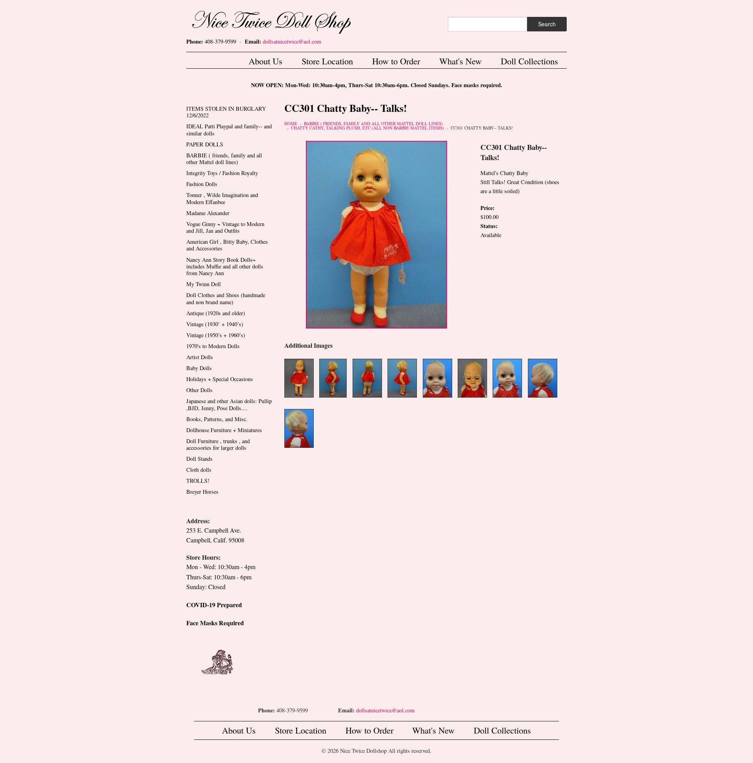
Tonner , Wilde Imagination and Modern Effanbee (222, 198)
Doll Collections (529, 61)
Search (547, 24)
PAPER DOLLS (204, 144)
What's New (460, 61)
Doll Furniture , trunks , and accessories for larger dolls (218, 444)
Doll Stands (199, 458)
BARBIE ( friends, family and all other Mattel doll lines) (373, 123)
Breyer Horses (202, 491)
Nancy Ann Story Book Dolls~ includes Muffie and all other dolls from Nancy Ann (224, 266)
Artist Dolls (199, 357)
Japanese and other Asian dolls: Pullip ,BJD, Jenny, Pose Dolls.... (229, 404)
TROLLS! (197, 480)
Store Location (327, 61)
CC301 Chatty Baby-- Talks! (482, 128)
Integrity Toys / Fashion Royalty (222, 173)
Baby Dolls (199, 368)
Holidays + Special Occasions (219, 379)
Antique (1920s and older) (215, 313)
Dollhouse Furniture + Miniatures (224, 430)
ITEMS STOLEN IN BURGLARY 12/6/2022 (226, 112)
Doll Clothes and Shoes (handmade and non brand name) (225, 298)
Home (290, 123)
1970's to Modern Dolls (213, 346)
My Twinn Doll (203, 284)
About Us (265, 61)
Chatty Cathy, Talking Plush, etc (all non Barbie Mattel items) (367, 128)
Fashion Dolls (201, 184)
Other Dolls (199, 390)
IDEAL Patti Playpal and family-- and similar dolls (229, 129)
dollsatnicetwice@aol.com (292, 41)
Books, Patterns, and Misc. (216, 419)
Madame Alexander (207, 213)
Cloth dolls (198, 469)
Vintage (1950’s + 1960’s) (215, 335)
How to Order (396, 61)
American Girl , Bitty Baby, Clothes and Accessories (227, 245)
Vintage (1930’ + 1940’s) (214, 324)
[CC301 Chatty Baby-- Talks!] (376, 233)
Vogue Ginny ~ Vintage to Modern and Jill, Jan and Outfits (225, 227)
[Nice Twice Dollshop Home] (284, 20)
